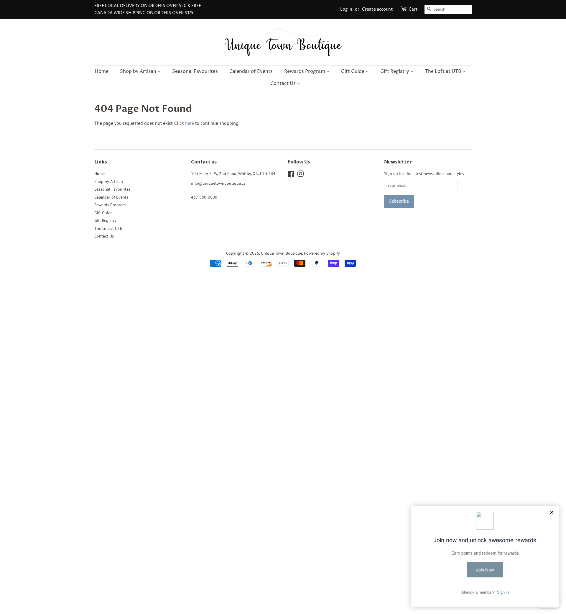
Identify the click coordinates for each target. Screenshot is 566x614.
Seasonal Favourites (195, 71)
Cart (413, 9)
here (189, 123)
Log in (346, 9)
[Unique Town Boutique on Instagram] (300, 175)
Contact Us (283, 83)
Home (101, 71)
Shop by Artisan (138, 71)
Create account (377, 9)
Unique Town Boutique (281, 253)
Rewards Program (305, 71)
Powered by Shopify (322, 253)
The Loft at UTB (443, 71)
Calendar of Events (251, 71)
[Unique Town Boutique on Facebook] (290, 175)
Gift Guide (353, 71)
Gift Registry (395, 71)
